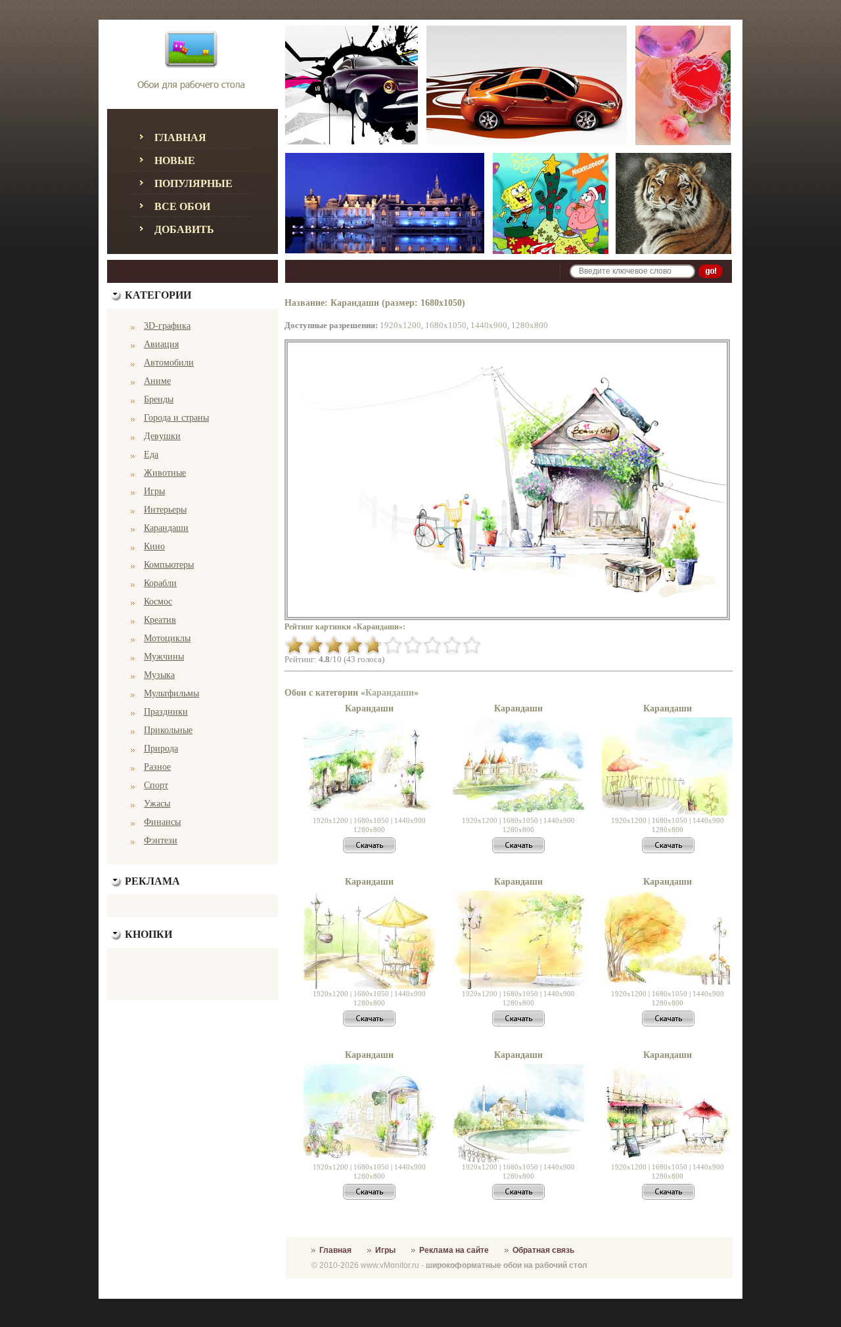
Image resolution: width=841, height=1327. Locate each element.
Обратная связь (543, 1250)
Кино (154, 546)
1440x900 (488, 325)
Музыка (159, 675)
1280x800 (529, 325)
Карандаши (166, 528)
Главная (180, 137)
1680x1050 (445, 325)
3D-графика (167, 326)
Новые (174, 160)
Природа (161, 748)
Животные (165, 473)
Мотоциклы (167, 638)
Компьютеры (169, 565)
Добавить (184, 229)
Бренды (158, 399)
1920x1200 (400, 325)
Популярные (193, 183)
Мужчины (164, 657)
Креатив (160, 620)
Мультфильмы (171, 693)
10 (472, 645)
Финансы (162, 822)
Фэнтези (160, 840)
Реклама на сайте (454, 1250)
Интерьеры (165, 510)
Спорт (156, 785)
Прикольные (168, 730)
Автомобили (169, 363)
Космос (158, 601)
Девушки (162, 436)
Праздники (166, 712)
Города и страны (176, 418)
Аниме (157, 381)
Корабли (160, 583)
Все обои (182, 206)
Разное (157, 767)
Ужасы (157, 804)
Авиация (161, 344)
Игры (154, 491)
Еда (151, 454)
